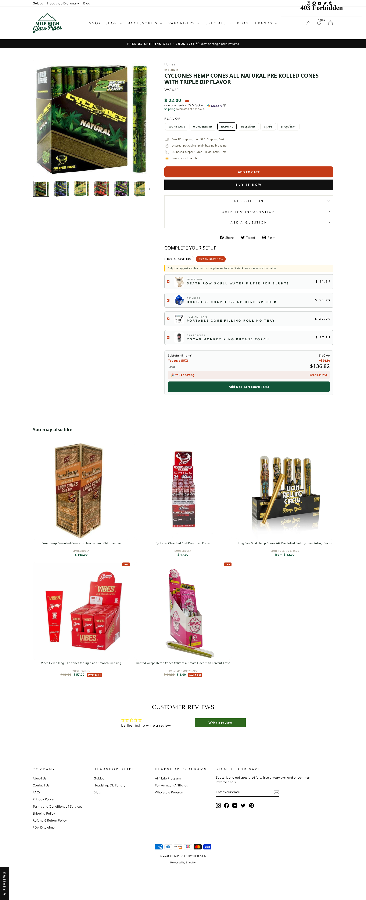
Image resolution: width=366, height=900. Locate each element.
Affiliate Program (168, 778)
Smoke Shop (104, 23)
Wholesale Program (169, 792)
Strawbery (288, 126)
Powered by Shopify (182, 862)
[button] (248, 105)
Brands (264, 23)
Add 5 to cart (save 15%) (249, 386)
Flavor (172, 119)
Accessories (143, 23)
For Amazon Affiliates (171, 785)
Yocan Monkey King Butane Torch (228, 339)
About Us (39, 778)
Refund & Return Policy (50, 820)
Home (168, 64)
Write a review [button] (220, 722)
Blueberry (248, 126)
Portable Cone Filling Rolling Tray (231, 320)
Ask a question (248, 222)
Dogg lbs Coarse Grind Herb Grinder (232, 302)
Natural (227, 126)
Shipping (169, 109)
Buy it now (249, 185)
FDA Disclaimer (44, 827)
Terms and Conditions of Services (57, 806)
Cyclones (171, 69)
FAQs (37, 792)
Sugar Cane (177, 126)
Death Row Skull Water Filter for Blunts (238, 283)
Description (249, 201)
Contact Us (41, 785)
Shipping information (248, 212)
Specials (216, 23)
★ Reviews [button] (4, 883)
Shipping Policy (44, 813)
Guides (38, 3)
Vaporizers (182, 23)
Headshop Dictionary (63, 3)
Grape (268, 126)
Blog (86, 3)
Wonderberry (202, 126)
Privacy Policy (43, 799)
